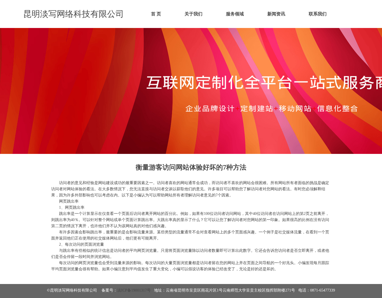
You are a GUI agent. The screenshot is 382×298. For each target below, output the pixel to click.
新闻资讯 (276, 13)
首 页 (156, 13)
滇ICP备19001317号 (134, 290)
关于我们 (193, 13)
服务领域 (235, 13)
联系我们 (318, 13)
